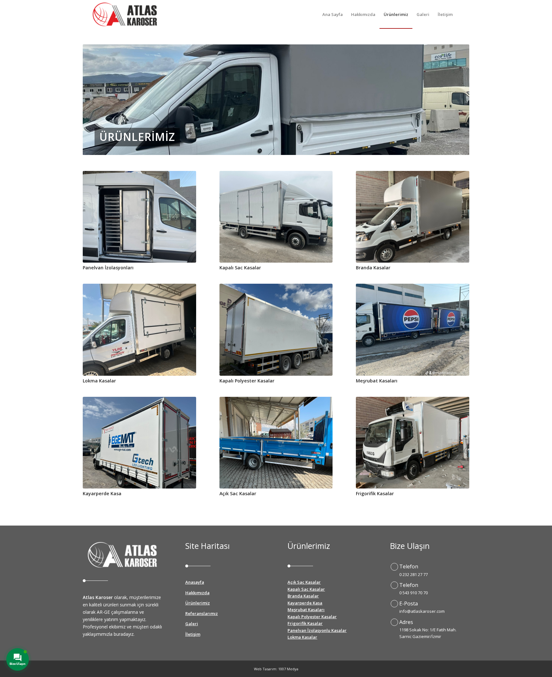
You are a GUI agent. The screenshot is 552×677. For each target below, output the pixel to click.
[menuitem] (332, 14)
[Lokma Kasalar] (139, 329)
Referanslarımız (201, 613)
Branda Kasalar (373, 268)
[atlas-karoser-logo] (125, 14)
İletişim (192, 634)
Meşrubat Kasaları (376, 381)
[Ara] (463, 14)
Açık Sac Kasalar (237, 493)
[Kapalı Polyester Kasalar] (276, 329)
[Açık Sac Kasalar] (276, 443)
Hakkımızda (197, 593)
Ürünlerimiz (197, 603)
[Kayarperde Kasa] (139, 443)
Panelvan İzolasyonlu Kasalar (317, 630)
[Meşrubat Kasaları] (412, 329)
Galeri (191, 624)
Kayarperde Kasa (102, 493)
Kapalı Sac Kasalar (240, 268)
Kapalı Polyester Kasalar (246, 381)
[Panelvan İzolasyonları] (139, 217)
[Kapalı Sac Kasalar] (276, 217)
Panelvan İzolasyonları (108, 268)
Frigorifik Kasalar (375, 493)
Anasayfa (194, 582)
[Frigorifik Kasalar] (412, 443)
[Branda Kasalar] (412, 217)
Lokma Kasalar (99, 381)
